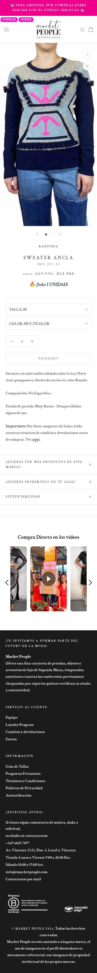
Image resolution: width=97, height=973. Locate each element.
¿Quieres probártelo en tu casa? (41, 482)
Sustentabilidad (23, 497)
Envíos (11, 739)
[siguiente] (60, 234)
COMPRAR (9, 19)
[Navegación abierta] (6, 29)
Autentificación (19, 795)
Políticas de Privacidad (24, 788)
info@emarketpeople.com (27, 872)
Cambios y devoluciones (25, 731)
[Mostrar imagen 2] (51, 234)
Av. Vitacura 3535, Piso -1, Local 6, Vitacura (41, 850)
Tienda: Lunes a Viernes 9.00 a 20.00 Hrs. (38, 857)
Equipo (11, 717)
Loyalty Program (20, 724)
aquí (36, 439)
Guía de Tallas (17, 766)
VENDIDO (48, 358)
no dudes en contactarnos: (27, 835)
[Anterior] (37, 234)
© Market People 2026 (33, 929)
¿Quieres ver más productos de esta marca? (44, 464)
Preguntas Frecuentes (23, 773)
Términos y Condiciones (25, 781)
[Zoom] (87, 54)
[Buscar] (82, 29)
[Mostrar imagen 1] (46, 234)
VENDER (26, 19)
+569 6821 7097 (17, 843)
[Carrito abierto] (91, 29)
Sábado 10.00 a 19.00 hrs (24, 864)
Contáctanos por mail (23, 879)
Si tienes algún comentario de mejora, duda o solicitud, (42, 825)
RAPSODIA (48, 246)
